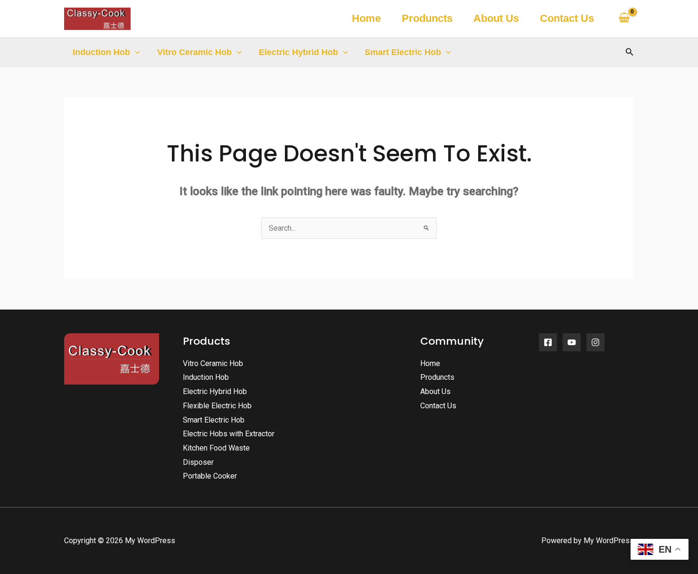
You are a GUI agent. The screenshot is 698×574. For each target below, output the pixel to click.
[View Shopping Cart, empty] (624, 18)
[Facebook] (548, 342)
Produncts (427, 18)
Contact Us (567, 18)
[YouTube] (572, 342)
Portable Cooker (210, 475)
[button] (135, 52)
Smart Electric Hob (403, 52)
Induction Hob (101, 52)
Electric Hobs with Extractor (228, 433)
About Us (496, 18)
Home (366, 18)
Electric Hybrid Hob (298, 52)
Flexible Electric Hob (217, 405)
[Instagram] (595, 342)
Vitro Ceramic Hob (194, 52)
